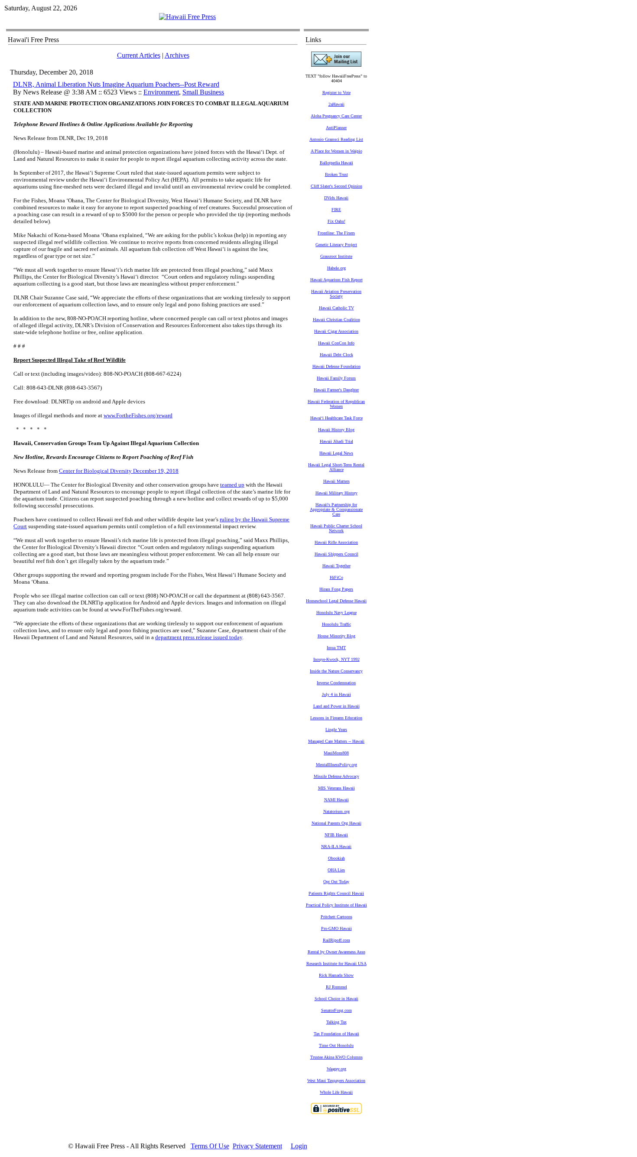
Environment (161, 92)
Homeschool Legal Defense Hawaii (336, 600)
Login (299, 1146)
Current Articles (138, 55)
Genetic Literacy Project (336, 244)
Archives (177, 55)
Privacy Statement (257, 1146)
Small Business (203, 92)
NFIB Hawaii (336, 834)
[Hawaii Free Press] (187, 16)
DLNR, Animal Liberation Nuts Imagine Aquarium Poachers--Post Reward (116, 84)
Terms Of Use (210, 1146)
